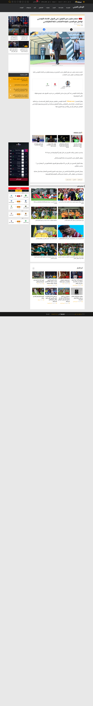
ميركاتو (63, 283)
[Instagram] (20, 2)
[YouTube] (23, 2)
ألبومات (21, 7)
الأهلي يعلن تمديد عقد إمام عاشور (18, 85)
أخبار (64, 1)
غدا (11, 190)
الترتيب (54, 7)
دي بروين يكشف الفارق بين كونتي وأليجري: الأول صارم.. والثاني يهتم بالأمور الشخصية (51, 299)
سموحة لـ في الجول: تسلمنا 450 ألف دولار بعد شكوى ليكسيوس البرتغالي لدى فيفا (64, 299)
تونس (55, 85)
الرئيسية (68, 7)
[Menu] (83, 2)
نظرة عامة (61, 7)
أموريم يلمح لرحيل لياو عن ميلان (38, 297)
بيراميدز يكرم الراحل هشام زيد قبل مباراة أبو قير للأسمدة (77, 298)
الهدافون (41, 7)
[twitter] (15, 2)
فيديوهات (54, 1)
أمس (25, 190)
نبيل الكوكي (80, 179)
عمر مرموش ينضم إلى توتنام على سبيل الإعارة (65, 281)
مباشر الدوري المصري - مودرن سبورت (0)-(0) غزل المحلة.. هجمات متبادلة (51, 281)
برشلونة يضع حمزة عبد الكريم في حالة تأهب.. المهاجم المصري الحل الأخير (18, 90)
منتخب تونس (68, 179)
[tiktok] (25, 2)
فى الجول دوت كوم (78, 314)
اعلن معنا (47, 314)
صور (48, 1)
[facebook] (12, 2)
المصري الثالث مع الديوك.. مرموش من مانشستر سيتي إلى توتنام (77, 281)
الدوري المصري (35, 1)
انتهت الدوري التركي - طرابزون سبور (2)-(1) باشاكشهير (18, 79)
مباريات (59, 1)
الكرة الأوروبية (49, 303)
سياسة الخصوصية (54, 314)
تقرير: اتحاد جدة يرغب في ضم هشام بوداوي (38, 281)
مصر (68, 1)
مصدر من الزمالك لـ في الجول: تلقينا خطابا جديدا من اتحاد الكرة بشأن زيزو (24, 38)
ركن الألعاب (43, 1)
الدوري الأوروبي (26, 218)
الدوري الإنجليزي (75, 285)
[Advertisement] (71, 120)
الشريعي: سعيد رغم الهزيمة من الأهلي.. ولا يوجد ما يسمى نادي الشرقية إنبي (18, 95)
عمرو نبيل (79, 25)
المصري (47, 85)
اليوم (18, 190)
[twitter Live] (17, 2)
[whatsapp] (28, 2)
